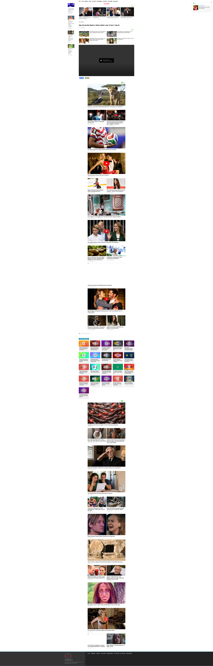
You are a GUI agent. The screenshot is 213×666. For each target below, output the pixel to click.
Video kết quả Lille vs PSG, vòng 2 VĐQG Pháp (106, 360)
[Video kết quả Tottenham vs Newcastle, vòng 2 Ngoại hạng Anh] (106, 343)
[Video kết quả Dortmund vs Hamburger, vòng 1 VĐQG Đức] (118, 343)
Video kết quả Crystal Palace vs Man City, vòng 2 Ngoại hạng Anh (95, 360)
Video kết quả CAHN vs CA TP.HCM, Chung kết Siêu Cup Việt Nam (83, 348)
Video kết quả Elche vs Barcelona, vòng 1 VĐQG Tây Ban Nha (117, 383)
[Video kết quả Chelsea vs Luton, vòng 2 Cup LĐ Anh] (95, 367)
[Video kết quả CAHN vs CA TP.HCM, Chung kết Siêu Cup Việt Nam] (84, 343)
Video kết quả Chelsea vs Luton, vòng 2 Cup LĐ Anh (95, 371)
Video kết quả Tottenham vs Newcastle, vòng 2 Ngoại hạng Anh (106, 348)
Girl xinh (90, 1)
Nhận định (86, 1)
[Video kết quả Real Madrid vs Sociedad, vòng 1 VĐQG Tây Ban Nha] (106, 367)
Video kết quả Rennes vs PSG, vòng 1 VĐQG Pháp (129, 383)
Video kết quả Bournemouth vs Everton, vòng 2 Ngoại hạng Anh (129, 348)
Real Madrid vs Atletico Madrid (85, 333)
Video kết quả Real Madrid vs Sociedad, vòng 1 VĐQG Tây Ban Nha (106, 372)
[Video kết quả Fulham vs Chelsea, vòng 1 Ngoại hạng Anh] (106, 379)
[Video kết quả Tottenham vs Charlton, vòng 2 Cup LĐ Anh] (118, 367)
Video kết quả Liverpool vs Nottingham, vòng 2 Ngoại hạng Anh (83, 360)
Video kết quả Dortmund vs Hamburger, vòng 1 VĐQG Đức (117, 348)
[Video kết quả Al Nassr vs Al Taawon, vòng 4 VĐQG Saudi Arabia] (129, 355)
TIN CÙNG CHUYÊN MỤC (84, 338)
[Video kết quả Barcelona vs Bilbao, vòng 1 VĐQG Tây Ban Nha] (84, 367)
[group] (85, 75)
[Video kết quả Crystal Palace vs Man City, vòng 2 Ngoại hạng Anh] (95, 355)
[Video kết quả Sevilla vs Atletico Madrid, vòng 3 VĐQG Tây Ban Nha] (95, 343)
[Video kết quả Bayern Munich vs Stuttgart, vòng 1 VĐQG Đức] (118, 355)
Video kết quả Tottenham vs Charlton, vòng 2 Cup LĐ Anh (117, 372)
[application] (106, 60)
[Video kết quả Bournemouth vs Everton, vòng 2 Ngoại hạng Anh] (129, 343)
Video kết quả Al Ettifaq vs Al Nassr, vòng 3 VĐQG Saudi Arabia (95, 383)
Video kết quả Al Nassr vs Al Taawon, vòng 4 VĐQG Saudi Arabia (129, 360)
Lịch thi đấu (94, 1)
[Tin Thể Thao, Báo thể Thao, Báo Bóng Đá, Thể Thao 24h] (80, 1)
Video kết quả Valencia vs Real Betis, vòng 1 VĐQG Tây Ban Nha (83, 383)
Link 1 (81, 78)
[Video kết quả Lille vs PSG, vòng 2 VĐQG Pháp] (106, 355)
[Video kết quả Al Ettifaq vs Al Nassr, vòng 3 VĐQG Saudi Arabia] (95, 379)
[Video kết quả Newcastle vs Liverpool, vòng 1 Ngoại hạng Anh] (84, 390)
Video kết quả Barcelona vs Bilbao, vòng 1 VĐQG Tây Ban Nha (83, 372)
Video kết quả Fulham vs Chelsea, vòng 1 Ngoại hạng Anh (106, 383)
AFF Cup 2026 (110, 1)
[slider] (106, 73)
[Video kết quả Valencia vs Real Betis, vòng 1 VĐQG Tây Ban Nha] (84, 379)
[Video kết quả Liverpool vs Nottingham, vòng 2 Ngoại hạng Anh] (84, 355)
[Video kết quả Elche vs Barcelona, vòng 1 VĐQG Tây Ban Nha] (118, 379)
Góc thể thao (105, 1)
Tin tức (82, 1)
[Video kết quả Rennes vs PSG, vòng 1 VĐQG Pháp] (129, 379)
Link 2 (87, 78)
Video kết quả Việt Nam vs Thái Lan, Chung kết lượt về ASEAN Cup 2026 (129, 372)
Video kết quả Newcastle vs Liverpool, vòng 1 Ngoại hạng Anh (83, 395)
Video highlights (99, 1)
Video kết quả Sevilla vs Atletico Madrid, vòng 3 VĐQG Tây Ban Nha (95, 348)
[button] (106, 60)
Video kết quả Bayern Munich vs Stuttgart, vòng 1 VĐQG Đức (117, 360)
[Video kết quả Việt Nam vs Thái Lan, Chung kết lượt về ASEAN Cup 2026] (129, 367)
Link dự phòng (115, 1)
